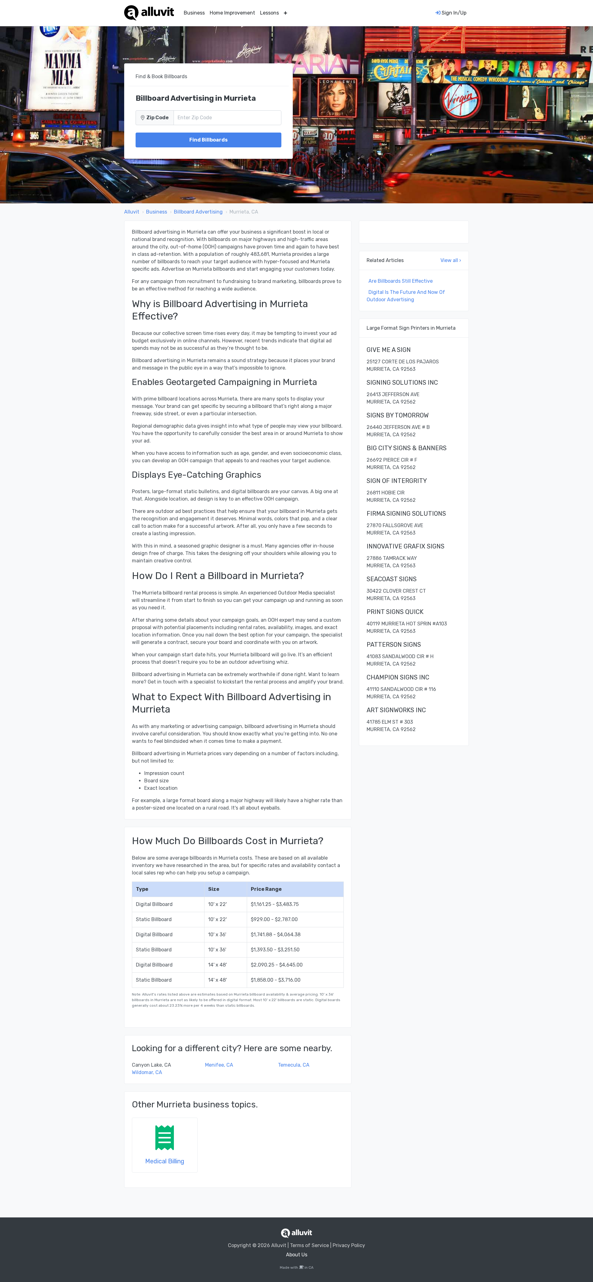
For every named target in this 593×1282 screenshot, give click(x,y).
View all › (450, 260)
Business (194, 13)
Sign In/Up (453, 13)
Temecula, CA (293, 1065)
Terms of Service (309, 1245)
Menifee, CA (219, 1065)
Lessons (269, 13)
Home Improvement (232, 13)
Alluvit (131, 212)
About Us (296, 1255)
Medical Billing (164, 1161)
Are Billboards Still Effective (400, 281)
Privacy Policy (349, 1245)
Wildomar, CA (147, 1072)
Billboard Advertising (198, 212)
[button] (285, 13)
